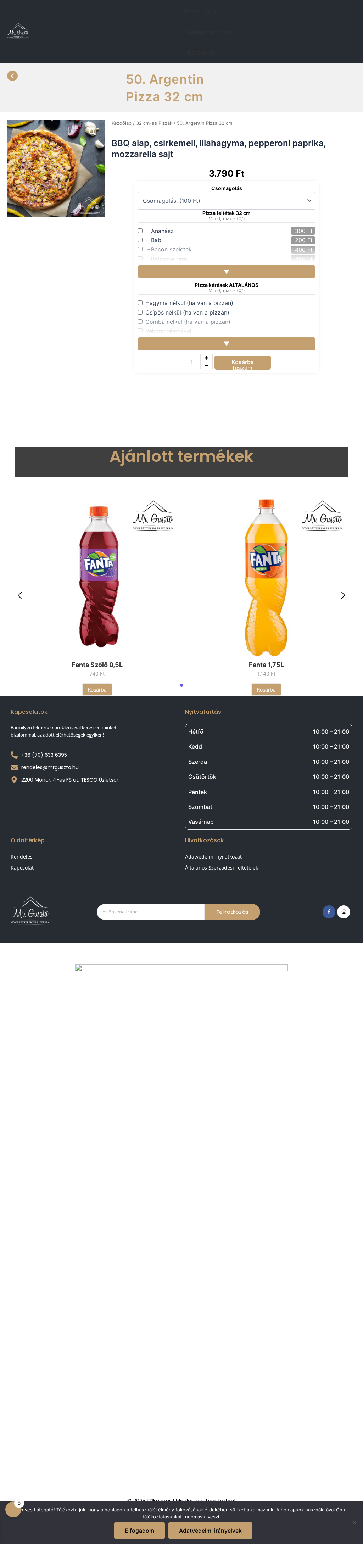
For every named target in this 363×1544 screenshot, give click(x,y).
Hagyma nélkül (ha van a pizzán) (189, 302)
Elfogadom (139, 1530)
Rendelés (22, 856)
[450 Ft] (313, 259)
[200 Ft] (313, 240)
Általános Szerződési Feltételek (221, 867)
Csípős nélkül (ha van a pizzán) (187, 312)
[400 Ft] (313, 250)
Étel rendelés (201, 11)
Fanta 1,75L (266, 664)
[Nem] (354, 1522)
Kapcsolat (201, 52)
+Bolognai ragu (167, 258)
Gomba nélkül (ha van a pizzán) (187, 321)
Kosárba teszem (242, 364)
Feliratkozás (232, 912)
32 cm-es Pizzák (154, 123)
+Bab (154, 240)
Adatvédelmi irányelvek (210, 1530)
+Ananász (160, 230)
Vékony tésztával (168, 330)
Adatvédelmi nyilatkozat (213, 856)
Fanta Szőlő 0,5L (97, 664)
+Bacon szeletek (169, 249)
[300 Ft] (313, 231)
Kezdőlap (122, 123)
